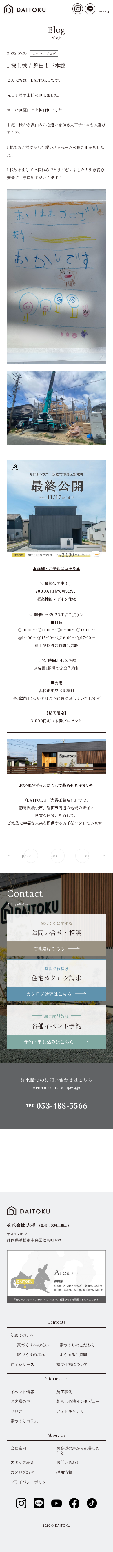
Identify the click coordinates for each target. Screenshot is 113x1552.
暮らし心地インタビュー (78, 1401)
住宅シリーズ (22, 1364)
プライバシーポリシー (30, 1481)
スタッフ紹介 (22, 1462)
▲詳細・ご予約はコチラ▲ (56, 568)
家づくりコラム (24, 1420)
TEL (56, 1105)
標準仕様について (72, 1364)
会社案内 (18, 1448)
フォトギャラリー (72, 1411)
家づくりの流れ (31, 1354)
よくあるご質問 (73, 1354)
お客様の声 (20, 1401)
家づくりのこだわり (77, 1344)
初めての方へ (22, 1335)
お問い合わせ (68, 1462)
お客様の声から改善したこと (78, 1450)
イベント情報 (22, 1391)
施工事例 (64, 1391)
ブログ (17, 1411)
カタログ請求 (22, 1472)
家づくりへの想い (33, 1344)
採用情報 (64, 1472)
